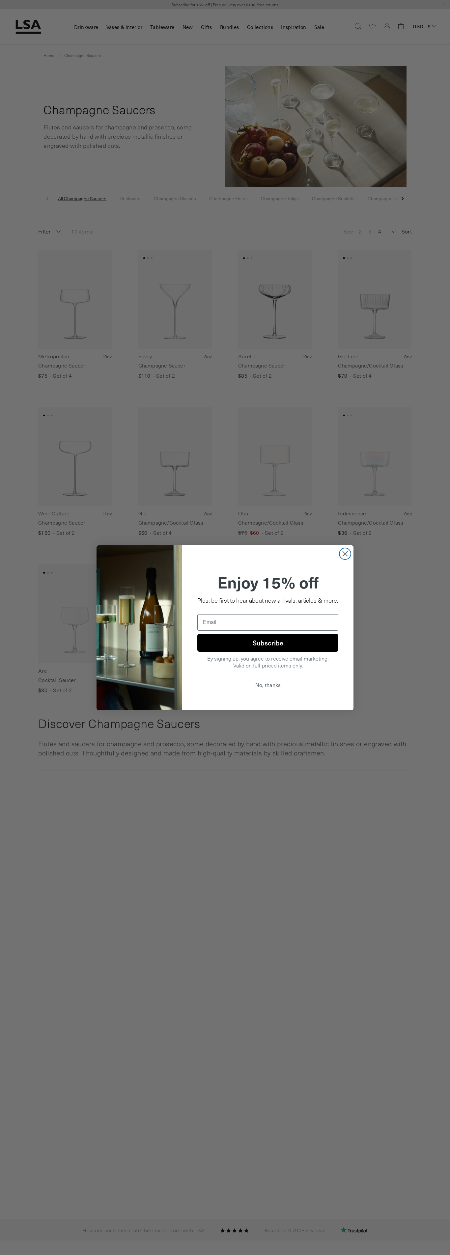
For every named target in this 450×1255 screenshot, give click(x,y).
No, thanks (268, 684)
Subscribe (268, 642)
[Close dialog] (345, 553)
